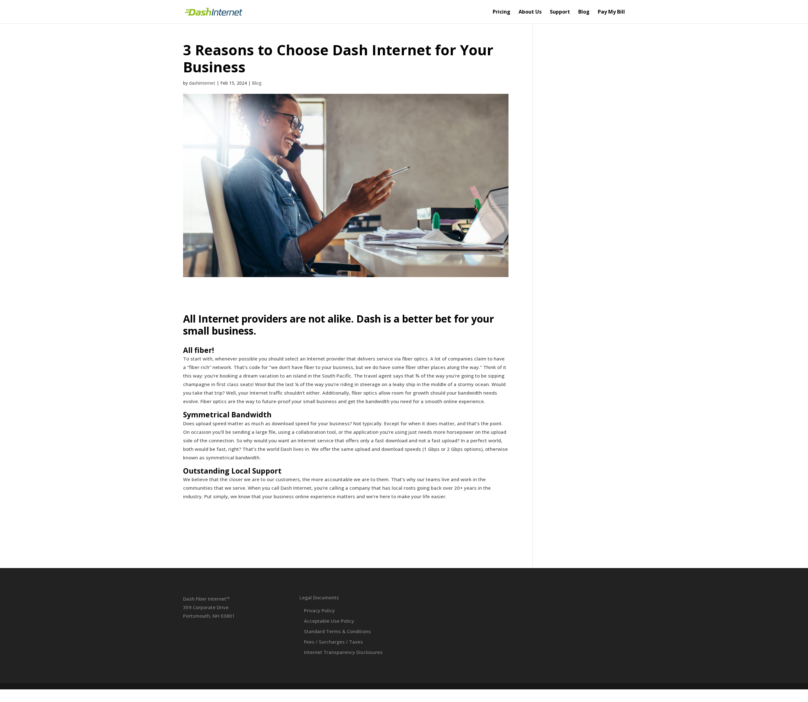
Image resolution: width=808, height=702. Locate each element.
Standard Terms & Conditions (337, 631)
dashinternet (202, 83)
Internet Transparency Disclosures (343, 652)
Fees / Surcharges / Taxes (333, 641)
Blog (584, 12)
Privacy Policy (319, 610)
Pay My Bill (611, 12)
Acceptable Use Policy (329, 621)
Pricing (501, 12)
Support (560, 12)
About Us (530, 12)
